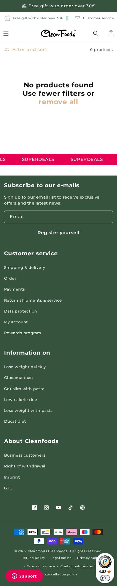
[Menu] (6, 33)
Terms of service (41, 566)
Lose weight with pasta (28, 410)
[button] (99, 33)
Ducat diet (15, 421)
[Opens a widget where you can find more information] (24, 576)
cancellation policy (61, 574)
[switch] (105, 578)
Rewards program (22, 332)
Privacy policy (89, 558)
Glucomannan (18, 377)
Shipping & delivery (24, 267)
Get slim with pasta (24, 388)
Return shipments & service (33, 300)
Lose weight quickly (25, 366)
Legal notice (61, 558)
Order (10, 278)
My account (16, 322)
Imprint (12, 477)
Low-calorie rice (20, 399)
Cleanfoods (38, 551)
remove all (58, 102)
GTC (8, 488)
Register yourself (59, 232)
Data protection (20, 311)
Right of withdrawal (24, 466)
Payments (14, 289)
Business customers (24, 455)
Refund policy (33, 558)
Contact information (77, 566)
